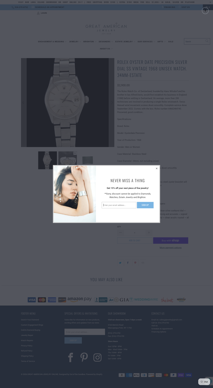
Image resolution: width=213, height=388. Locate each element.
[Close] (156, 168)
